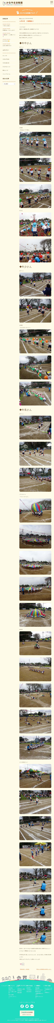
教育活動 (20, 990)
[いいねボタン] (21, 964)
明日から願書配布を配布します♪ (43, 969)
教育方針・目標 (21, 988)
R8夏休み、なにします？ (9, 30)
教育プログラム (21, 986)
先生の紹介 (29, 991)
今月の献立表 (6, 62)
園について (12, 985)
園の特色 (11, 988)
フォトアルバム (6, 74)
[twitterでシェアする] (27, 1006)
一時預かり (47, 992)
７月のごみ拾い (6, 25)
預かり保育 (11, 994)
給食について (12, 989)
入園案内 (37, 985)
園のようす (5, 70)
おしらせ (5, 55)
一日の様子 (29, 989)
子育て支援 (47, 985)
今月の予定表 (6, 59)
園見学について (39, 989)
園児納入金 (38, 991)
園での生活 (29, 985)
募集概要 (37, 988)
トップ (5, 985)
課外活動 (20, 992)
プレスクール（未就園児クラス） (48, 989)
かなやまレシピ (6, 66)
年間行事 (28, 988)
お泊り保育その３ (7, 45)
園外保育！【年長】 (25, 969)
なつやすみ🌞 (6, 41)
